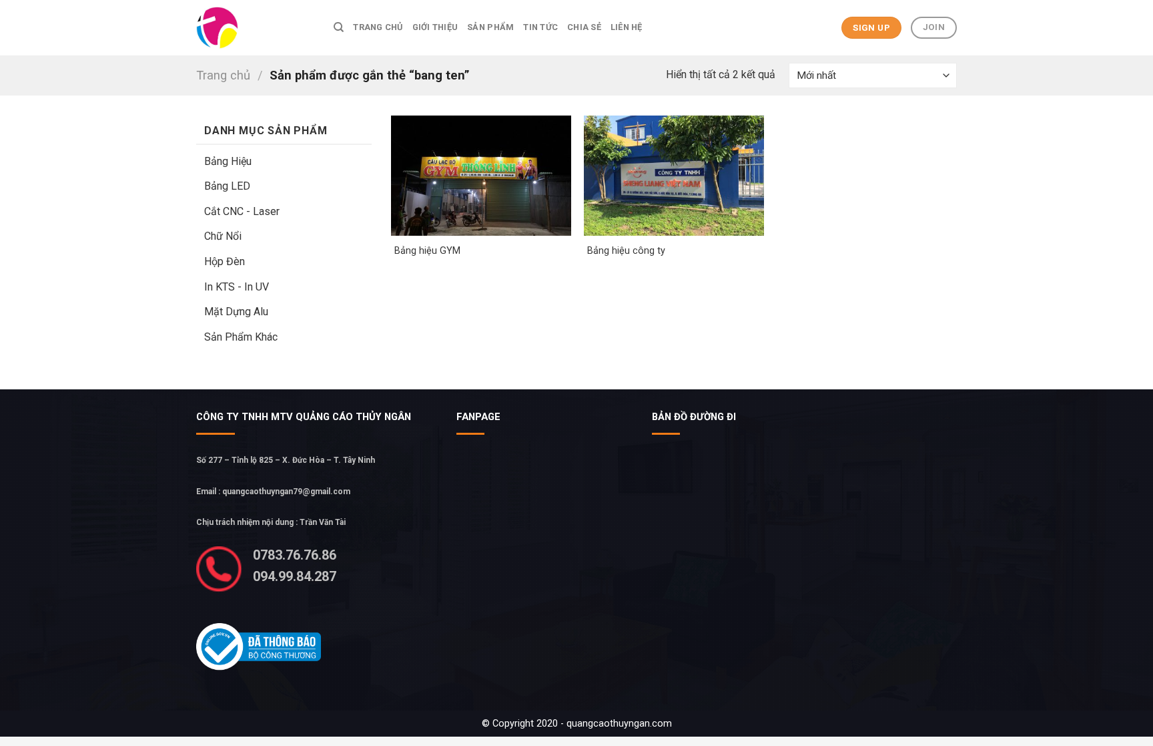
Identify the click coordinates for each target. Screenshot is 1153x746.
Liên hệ (627, 27)
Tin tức (540, 27)
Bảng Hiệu (228, 161)
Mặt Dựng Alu (236, 311)
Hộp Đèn (224, 261)
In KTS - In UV (236, 287)
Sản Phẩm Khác (241, 337)
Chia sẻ (584, 27)
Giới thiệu (435, 27)
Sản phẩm (490, 27)
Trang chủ (377, 27)
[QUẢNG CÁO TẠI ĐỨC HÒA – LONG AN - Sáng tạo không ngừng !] (255, 27)
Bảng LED (227, 186)
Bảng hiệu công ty (626, 250)
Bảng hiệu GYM (427, 250)
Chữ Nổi (223, 236)
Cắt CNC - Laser (242, 211)
